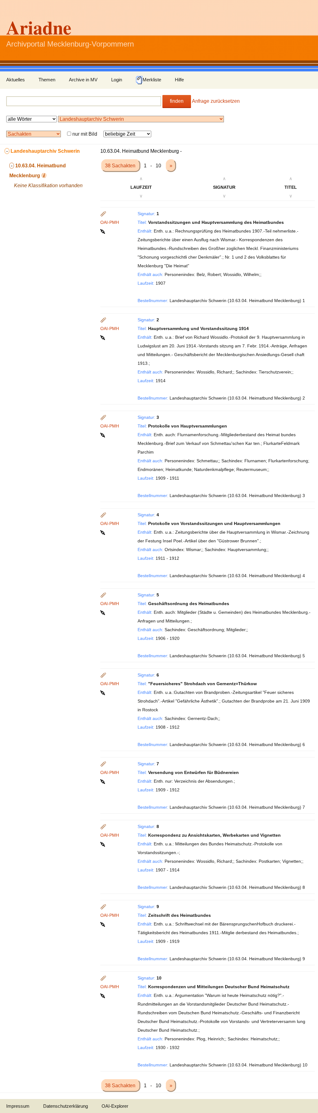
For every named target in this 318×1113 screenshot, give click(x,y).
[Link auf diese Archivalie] (103, 230)
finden (177, 101)
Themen (47, 79)
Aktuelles (15, 79)
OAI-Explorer (115, 1106)
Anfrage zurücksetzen (216, 101)
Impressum (18, 1106)
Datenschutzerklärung (65, 1106)
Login (116, 79)
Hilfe (179, 79)
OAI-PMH (109, 222)
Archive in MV (83, 79)
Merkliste (152, 79)
